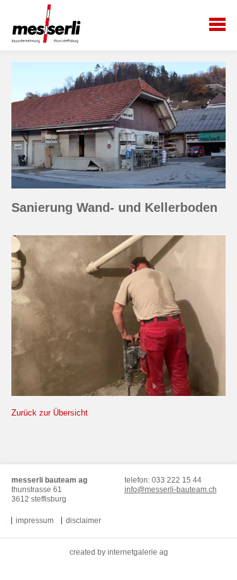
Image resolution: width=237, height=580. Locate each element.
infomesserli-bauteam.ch (171, 489)
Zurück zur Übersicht (49, 412)
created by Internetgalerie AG (119, 552)
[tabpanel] (118, 131)
